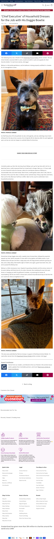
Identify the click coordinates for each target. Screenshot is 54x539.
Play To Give (37, 1)
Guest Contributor (13, 23)
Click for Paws (39, 480)
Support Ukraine (40, 508)
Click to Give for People (42, 473)
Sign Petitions (29, 1)
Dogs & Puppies (23, 503)
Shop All (4, 498)
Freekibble (38, 482)
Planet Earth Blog (23, 515)
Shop (11, 1)
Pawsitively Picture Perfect (30, 57)
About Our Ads (22, 480)
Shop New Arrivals (6, 520)
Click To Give (4, 1)
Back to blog (28, 384)
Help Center (5, 470)
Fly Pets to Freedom (41, 506)
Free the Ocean (40, 485)
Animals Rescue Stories (25, 498)
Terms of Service (23, 470)
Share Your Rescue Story (25, 518)
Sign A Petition (39, 490)
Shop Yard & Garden (7, 513)
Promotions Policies (24, 475)
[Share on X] (17, 53)
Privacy (21, 473)
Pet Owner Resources (24, 506)
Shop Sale (4, 518)
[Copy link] (27, 53)
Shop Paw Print (6, 503)
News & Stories (47, 1)
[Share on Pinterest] (48, 53)
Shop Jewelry (5, 515)
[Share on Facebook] (6, 53)
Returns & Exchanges (7, 473)
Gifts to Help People (41, 498)
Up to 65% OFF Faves (38, 400)
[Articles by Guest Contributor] (4, 367)
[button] (2, 5)
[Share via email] (37, 53)
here (27, 62)
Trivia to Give (39, 478)
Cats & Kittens (22, 501)
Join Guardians (19, 1)
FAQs (3, 478)
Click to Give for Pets (41, 470)
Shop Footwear (6, 508)
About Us (4, 480)
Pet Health (22, 508)
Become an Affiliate (7, 482)
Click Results (5, 485)
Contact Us (5, 475)
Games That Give (40, 487)
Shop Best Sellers (6, 501)
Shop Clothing (5, 506)
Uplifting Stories (23, 513)
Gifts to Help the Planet (42, 501)
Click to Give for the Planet (42, 475)
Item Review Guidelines (25, 478)
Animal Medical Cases (41, 503)
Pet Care (21, 511)
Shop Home (5, 511)
